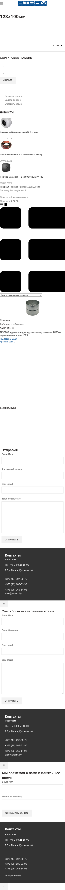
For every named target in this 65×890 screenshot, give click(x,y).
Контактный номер (12, 469)
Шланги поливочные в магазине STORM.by (21, 155)
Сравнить (5, 320)
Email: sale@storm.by (16, 394)
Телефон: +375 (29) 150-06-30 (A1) (24, 370)
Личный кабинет (9, 431)
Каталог (4, 418)
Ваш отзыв (7, 660)
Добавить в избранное (12, 324)
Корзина (4, 434)
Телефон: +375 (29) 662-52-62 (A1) (24, 366)
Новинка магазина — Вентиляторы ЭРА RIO (21, 177)
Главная (4, 186)
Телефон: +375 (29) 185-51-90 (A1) (24, 375)
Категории (5, 25)
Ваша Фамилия (10, 630)
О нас (3, 421)
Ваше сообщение (11, 498)
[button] (12, 96)
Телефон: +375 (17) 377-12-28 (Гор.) (25, 384)
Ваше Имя (7, 454)
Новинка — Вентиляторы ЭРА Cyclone (19, 132)
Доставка (5, 437)
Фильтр (8, 80)
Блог (2, 424)
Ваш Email (7, 484)
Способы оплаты (9, 440)
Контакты (5, 428)
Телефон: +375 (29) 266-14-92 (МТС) (25, 380)
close (56, 45)
